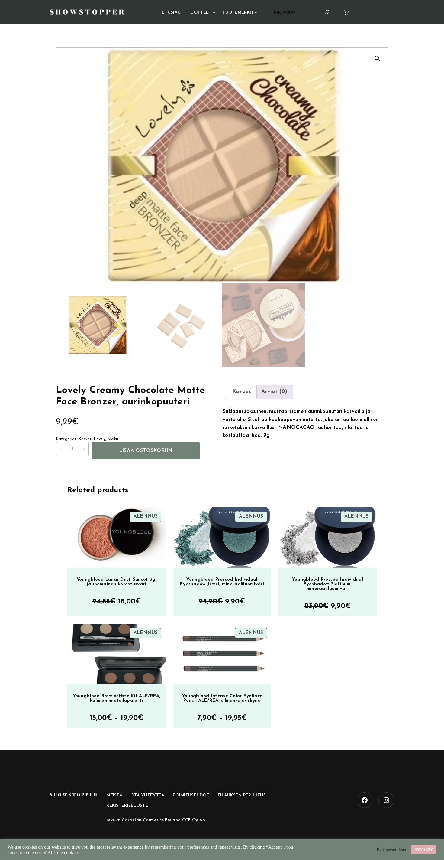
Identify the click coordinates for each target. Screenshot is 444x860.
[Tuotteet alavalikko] (214, 12)
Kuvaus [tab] (241, 391)
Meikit (113, 439)
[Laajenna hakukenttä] (327, 11)
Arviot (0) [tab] (274, 391)
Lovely (99, 439)
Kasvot (85, 439)
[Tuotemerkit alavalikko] (256, 12)
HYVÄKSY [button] (423, 849)
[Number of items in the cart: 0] (346, 12)
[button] (377, 58)
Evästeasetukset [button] (391, 849)
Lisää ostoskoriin (145, 450)
